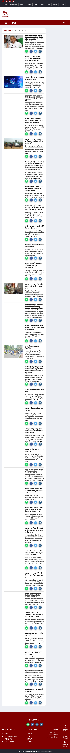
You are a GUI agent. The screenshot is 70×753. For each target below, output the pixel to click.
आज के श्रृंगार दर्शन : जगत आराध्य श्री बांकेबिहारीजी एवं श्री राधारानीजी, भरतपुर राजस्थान (34, 207)
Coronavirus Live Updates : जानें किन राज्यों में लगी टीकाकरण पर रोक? (34, 615)
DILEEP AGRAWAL (47, 751)
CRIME (29, 736)
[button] (26, 51)
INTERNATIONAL (10, 736)
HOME (6, 734)
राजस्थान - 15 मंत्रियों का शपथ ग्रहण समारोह (34, 653)
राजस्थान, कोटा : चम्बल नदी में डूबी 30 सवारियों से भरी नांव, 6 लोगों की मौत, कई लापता (33, 120)
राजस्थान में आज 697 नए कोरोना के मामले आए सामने (34, 78)
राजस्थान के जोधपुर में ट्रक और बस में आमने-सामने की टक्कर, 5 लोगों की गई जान (34, 530)
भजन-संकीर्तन (53, 737)
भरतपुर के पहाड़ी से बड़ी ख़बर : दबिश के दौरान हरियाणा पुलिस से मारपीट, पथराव (34, 431)
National (22, 4)
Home (5, 4)
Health (48, 4)
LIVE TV (52, 732)
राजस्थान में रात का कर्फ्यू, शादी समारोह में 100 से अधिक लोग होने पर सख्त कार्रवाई (34, 327)
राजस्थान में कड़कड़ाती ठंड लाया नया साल (34, 409)
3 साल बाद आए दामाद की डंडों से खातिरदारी (34, 634)
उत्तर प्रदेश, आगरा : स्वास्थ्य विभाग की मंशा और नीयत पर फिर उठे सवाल (34, 98)
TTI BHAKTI (54, 729)
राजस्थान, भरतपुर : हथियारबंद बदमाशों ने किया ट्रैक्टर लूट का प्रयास (34, 286)
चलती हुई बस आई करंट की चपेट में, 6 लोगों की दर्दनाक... (34, 471)
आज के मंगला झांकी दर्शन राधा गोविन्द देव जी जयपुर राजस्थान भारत (33, 491)
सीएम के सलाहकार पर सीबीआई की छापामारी (34, 690)
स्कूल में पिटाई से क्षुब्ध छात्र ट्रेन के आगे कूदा (34, 450)
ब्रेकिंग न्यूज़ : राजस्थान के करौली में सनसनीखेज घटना (34, 227)
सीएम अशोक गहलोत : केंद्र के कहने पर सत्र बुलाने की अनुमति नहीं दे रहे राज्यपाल (34, 38)
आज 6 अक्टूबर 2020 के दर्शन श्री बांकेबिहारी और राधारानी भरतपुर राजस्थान (33, 188)
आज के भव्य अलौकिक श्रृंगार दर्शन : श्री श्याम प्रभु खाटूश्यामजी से (33, 265)
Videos (55, 4)
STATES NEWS (9, 741)
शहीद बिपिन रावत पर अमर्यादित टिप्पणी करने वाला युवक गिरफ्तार (34, 672)
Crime (41, 4)
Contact (62, 4)
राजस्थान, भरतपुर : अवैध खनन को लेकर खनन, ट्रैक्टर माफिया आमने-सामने (34, 141)
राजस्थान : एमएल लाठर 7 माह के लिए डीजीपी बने (34, 246)
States (29, 4)
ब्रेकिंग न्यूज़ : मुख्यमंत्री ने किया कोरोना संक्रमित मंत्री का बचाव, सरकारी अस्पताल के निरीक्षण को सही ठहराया (34, 370)
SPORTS (30, 734)
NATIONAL (8, 739)
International (13, 4)
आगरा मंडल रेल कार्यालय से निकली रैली (32, 347)
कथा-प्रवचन (53, 735)
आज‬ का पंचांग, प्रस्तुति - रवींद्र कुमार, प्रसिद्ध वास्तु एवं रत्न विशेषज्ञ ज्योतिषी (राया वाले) (34, 509)
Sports (35, 4)
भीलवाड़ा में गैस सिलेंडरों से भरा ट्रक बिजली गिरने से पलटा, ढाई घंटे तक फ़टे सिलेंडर (34, 553)
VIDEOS (29, 741)
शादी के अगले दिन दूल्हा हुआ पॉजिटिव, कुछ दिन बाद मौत (33, 595)
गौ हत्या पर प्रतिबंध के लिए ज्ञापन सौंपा (34, 390)
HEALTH (30, 739)
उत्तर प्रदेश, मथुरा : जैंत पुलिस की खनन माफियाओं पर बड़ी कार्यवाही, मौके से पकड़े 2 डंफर (33, 307)
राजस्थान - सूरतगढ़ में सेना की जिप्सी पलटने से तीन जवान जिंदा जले (34, 575)
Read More (40, 48)
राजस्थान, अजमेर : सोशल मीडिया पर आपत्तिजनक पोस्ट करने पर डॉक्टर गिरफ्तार (33, 58)
